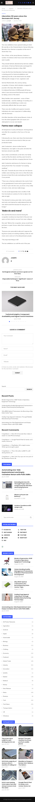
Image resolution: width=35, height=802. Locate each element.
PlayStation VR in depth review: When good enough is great (16, 446)
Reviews (18, 696)
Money (18, 684)
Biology (18, 641)
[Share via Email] (27, 251)
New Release (18, 688)
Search (4, 386)
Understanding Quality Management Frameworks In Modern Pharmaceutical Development (17, 406)
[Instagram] (22, 2)
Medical (18, 680)
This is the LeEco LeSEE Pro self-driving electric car (8, 740)
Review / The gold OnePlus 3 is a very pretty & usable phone (24, 741)
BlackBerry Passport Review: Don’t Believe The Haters (25, 763)
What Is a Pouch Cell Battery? (21, 495)
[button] (3, 306)
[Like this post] (20, 251)
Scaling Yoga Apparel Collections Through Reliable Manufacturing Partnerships (17, 417)
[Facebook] (18, 2)
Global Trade (18, 661)
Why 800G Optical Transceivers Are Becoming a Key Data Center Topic (21, 584)
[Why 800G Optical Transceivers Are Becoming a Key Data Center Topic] (7, 584)
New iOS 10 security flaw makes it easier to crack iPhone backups (17, 434)
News (18, 692)
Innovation (18, 669)
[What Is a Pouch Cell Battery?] (7, 497)
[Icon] (9, 731)
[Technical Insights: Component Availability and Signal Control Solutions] (17, 301)
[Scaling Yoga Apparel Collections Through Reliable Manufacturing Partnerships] (7, 597)
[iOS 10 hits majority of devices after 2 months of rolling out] (9, 754)
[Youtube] (28, 2)
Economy (18, 653)
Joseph (9, 20)
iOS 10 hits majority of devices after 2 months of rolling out (9, 763)
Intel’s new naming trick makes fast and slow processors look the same (9, 785)
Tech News (18, 704)
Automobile (18, 637)
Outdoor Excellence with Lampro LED (22, 506)
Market (18, 677)
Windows (18, 716)
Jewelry (18, 673)
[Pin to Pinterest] (25, 251)
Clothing (18, 649)
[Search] (33, 2)
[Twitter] (20, 2)
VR (18, 712)
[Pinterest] (24, 2)
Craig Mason (5, 434)
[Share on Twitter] (23, 251)
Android (18, 630)
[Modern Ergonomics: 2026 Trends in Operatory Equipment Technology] (7, 561)
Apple (18, 633)
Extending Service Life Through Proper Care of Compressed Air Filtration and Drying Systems (23, 484)
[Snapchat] (30, 2)
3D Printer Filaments (18, 622)
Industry (11, 8)
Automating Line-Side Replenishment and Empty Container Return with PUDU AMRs (16, 423)
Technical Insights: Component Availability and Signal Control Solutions (17, 315)
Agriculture (18, 626)
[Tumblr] (26, 2)
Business (18, 645)
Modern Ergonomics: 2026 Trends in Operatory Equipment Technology (23, 560)
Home (3, 8)
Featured (18, 657)
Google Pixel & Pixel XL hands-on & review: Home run (25, 784)
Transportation (18, 708)
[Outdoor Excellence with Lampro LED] (7, 508)
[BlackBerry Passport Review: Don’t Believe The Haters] (25, 754)
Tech (18, 700)
